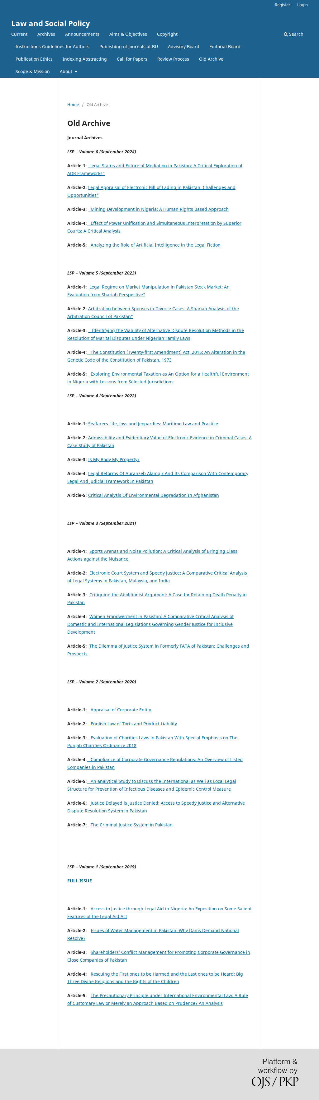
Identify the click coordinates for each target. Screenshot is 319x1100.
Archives (46, 34)
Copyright (167, 34)
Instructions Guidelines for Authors (52, 46)
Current (19, 34)
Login (302, 4)
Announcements (82, 34)
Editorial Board (224, 46)
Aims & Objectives (128, 34)
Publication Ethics (34, 59)
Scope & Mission (33, 71)
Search (295, 34)
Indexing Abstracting (85, 59)
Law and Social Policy (50, 23)
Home (73, 104)
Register (282, 4)
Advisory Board (183, 46)
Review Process (173, 59)
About (67, 71)
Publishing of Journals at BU (128, 46)
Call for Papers (132, 59)
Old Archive (211, 59)
